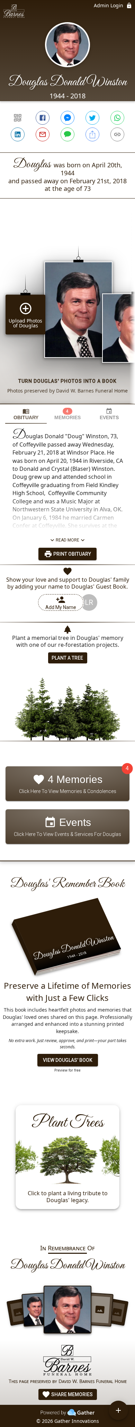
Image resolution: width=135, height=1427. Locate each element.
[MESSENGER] (67, 118)
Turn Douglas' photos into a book (67, 381)
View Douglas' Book (67, 1060)
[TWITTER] (92, 118)
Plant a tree (67, 658)
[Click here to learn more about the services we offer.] (67, 1361)
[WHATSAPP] (117, 118)
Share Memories (71, 1394)
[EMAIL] (43, 134)
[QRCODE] (18, 118)
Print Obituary (71, 554)
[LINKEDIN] (18, 134)
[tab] (26, 414)
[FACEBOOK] (43, 118)
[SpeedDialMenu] (118, 1410)
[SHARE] (92, 134)
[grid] (67, 312)
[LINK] (117, 134)
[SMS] (67, 134)
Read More (67, 540)
